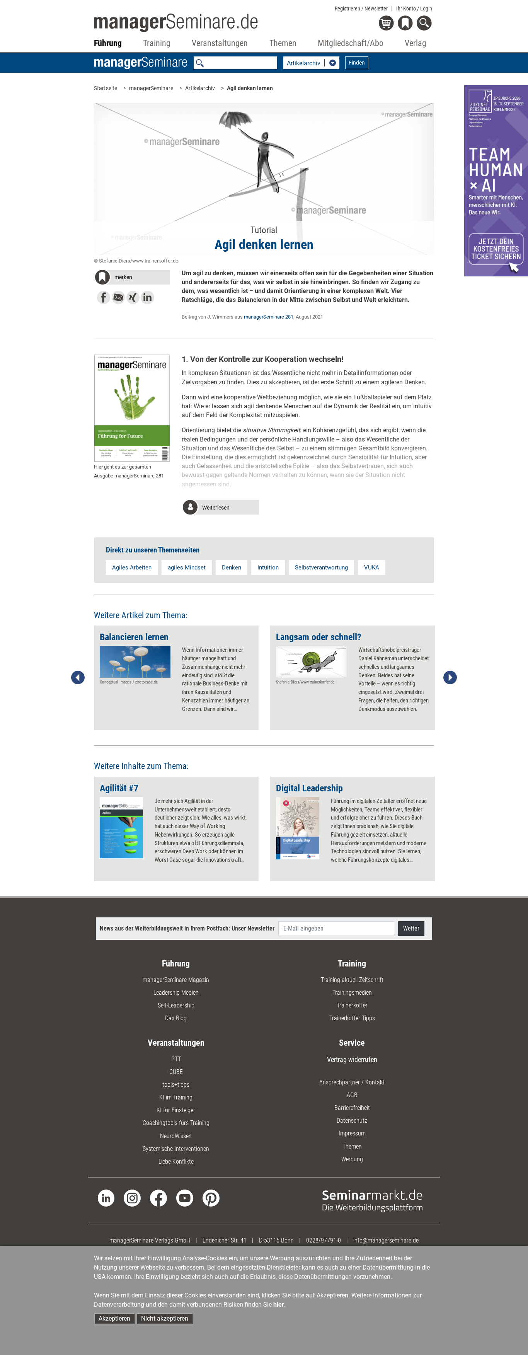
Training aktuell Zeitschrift (352, 979)
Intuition (268, 567)
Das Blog (176, 1018)
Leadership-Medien (176, 992)
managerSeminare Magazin (176, 979)
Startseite (105, 88)
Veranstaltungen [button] (220, 43)
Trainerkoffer (352, 1005)
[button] (132, 278)
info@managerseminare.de (386, 1240)
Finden (357, 63)
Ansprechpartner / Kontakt (352, 1082)
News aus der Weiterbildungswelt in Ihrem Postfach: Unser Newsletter (187, 928)
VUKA (371, 567)
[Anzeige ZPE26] (496, 180)
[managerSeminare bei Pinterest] (211, 1197)
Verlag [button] (415, 43)
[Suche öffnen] (425, 23)
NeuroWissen (176, 1136)
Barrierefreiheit (352, 1107)
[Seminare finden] (372, 1200)
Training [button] (156, 43)
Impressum (352, 1133)
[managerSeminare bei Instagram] (132, 1197)
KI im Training (175, 1097)
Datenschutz (352, 1120)
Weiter (411, 928)
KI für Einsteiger (176, 1110)
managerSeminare (151, 88)
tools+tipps (175, 1084)
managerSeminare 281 (268, 317)
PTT (176, 1059)
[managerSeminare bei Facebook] (158, 1197)
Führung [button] (108, 43)
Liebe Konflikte (176, 1161)
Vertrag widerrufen (352, 1059)
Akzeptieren (114, 1318)
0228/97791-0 (323, 1240)
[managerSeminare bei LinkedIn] (106, 1197)
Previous (78, 677)
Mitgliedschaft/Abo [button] (350, 43)
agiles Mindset (187, 567)
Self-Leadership (176, 1005)
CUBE (176, 1071)
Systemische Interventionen (176, 1148)
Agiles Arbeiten (132, 567)
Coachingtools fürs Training (176, 1123)
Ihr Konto (414, 8)
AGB (352, 1095)
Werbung (352, 1159)
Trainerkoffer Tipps (352, 1018)
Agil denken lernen (250, 88)
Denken (231, 567)
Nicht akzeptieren (164, 1318)
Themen (352, 1146)
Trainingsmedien (352, 992)
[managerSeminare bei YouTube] (184, 1197)
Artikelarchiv (200, 88)
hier (278, 1304)
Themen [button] (282, 43)
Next (450, 677)
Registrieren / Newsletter (361, 8)
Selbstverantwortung (321, 567)
